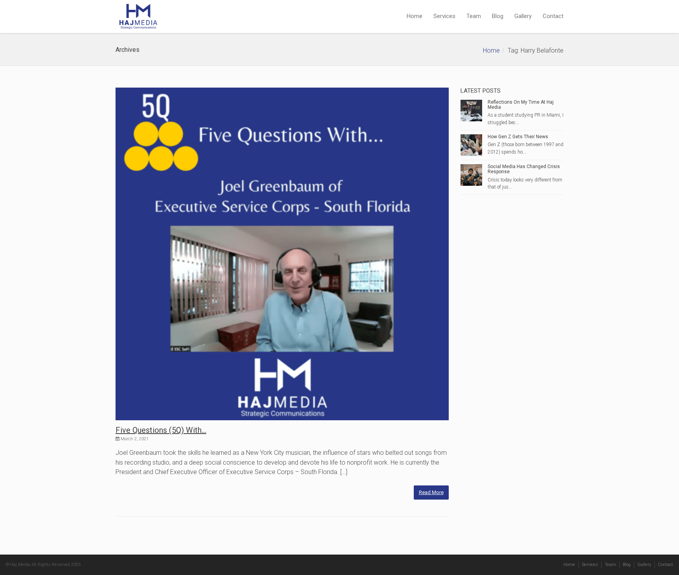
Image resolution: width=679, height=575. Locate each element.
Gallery (523, 16)
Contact (553, 16)
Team (473, 16)
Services (444, 16)
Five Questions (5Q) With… (161, 430)
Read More (431, 492)
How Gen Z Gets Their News (518, 136)
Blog (497, 16)
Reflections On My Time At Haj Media (521, 104)
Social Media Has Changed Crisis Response (524, 169)
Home (414, 16)
